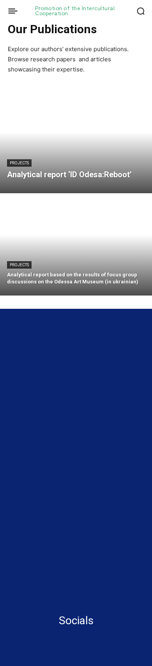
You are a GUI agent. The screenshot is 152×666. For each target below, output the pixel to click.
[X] (40, 635)
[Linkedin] (25, 635)
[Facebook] (11, 635)
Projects (19, 163)
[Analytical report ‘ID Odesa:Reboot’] (76, 142)
